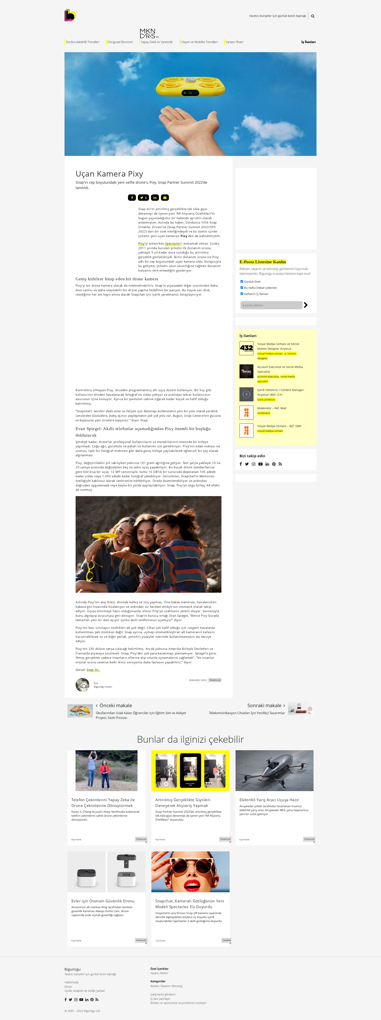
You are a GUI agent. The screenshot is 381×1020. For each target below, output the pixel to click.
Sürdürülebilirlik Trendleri (82, 42)
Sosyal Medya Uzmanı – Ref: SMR (279, 426)
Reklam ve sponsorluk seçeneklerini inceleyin (178, 1003)
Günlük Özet (252, 281)
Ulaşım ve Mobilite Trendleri (199, 42)
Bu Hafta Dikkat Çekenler (260, 288)
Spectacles (173, 243)
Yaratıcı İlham (234, 42)
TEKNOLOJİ (214, 680)
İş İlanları (308, 42)
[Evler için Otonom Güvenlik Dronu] (106, 871)
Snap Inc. (93, 670)
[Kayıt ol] (305, 304)
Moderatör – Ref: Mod (271, 408)
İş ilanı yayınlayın (160, 999)
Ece (96, 683)
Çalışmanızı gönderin (163, 994)
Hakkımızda (71, 982)
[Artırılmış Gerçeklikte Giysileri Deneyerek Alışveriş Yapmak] (190, 770)
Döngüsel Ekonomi (120, 42)
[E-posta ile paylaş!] (165, 197)
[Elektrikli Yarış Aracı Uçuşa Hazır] (275, 770)
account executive (268, 376)
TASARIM (226, 940)
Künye (68, 986)
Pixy (141, 243)
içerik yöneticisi (266, 399)
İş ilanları (248, 335)
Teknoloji (177, 986)
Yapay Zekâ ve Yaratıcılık (157, 42)
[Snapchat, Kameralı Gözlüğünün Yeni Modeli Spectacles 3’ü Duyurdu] (190, 871)
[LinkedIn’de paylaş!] (155, 197)
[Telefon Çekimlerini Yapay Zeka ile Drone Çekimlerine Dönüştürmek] (106, 770)
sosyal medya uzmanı (270, 353)
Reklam (154, 986)
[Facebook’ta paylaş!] (132, 197)
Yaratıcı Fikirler (159, 973)
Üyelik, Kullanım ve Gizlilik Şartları (84, 991)
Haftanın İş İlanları (256, 294)
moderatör (263, 413)
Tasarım (165, 986)
